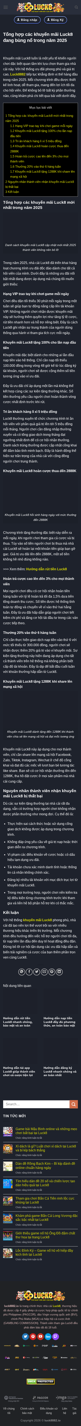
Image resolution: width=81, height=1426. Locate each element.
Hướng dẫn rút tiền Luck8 (46, 569)
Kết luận (12, 191)
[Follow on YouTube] (40, 1336)
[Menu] (5, 7)
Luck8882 (18, 74)
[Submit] (74, 1104)
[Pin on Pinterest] (51, 972)
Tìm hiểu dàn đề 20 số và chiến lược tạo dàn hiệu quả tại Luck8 (45, 1183)
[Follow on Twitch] (55, 1336)
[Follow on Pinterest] (32, 1336)
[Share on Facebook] (29, 972)
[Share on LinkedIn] (59, 972)
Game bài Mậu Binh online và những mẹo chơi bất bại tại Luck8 (46, 1131)
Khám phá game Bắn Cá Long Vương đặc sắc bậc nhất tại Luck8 (47, 1217)
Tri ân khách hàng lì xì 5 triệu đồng (35, 141)
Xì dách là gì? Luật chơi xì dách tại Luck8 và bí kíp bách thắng (46, 1148)
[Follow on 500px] (48, 1336)
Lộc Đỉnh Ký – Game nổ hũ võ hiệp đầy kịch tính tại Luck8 (44, 1252)
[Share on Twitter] (36, 972)
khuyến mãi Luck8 (37, 920)
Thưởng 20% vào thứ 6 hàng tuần (35, 166)
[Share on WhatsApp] (21, 972)
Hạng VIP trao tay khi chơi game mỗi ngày (41, 126)
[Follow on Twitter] (25, 1336)
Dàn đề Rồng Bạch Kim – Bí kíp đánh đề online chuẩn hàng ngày (45, 1165)
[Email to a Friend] (44, 972)
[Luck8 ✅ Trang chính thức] (40, 7)
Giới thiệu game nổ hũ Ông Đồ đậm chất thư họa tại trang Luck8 (45, 1235)
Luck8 (56, 1306)
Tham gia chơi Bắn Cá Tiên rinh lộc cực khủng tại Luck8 (45, 1200)
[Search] (76, 7)
